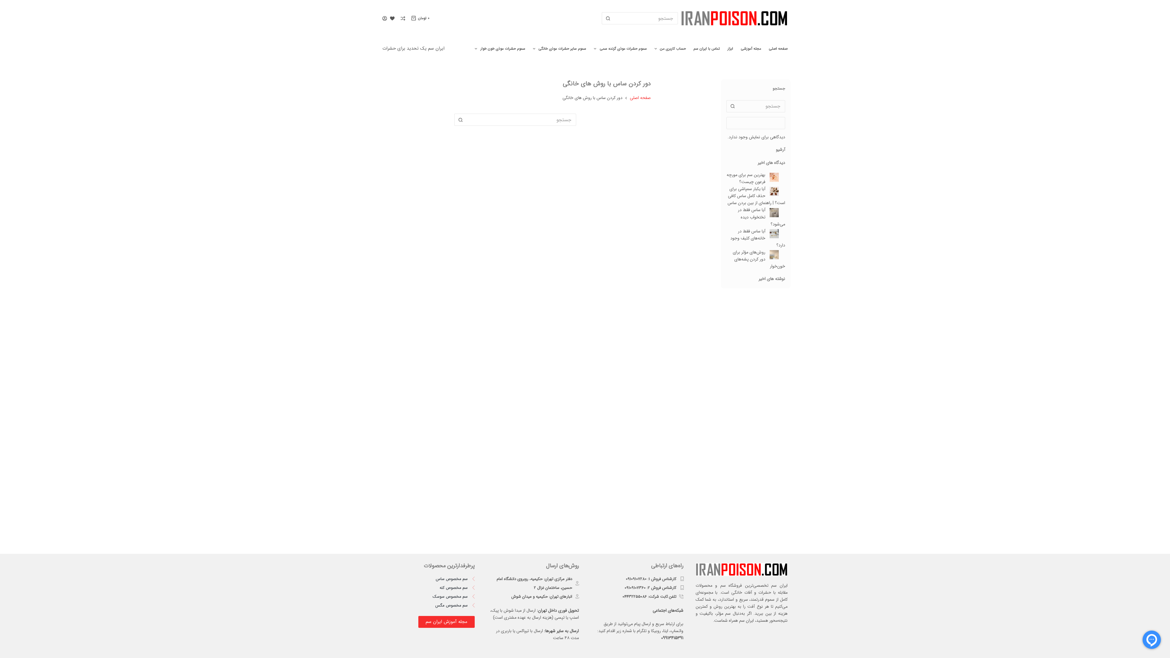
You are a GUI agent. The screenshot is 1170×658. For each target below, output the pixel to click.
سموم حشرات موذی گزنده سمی (623, 48)
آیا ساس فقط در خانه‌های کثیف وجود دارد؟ (757, 238)
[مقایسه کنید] (403, 18)
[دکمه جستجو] (608, 18)
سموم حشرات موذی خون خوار (502, 48)
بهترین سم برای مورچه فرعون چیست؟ (746, 178)
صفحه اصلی (778, 48)
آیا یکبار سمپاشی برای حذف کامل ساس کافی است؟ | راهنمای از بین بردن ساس (756, 196)
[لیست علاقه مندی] (392, 18)
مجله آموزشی (751, 48)
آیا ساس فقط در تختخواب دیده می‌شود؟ (761, 217)
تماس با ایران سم (706, 48)
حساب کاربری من (673, 48)
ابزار (730, 48)
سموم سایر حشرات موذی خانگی (562, 48)
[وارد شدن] (384, 18)
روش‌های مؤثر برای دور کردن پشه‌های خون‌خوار (759, 259)
